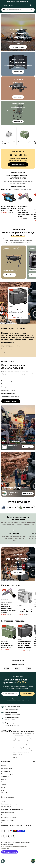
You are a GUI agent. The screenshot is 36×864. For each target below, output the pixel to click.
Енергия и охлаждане (7, 381)
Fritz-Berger (4, 204)
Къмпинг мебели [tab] (26, 189)
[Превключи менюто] (2, 5)
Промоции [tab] (16, 189)
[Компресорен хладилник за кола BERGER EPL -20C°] (8, 631)
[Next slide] (7, 353)
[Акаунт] (30, 5)
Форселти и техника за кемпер (10, 396)
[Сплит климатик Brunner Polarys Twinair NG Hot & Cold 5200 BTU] (25, 596)
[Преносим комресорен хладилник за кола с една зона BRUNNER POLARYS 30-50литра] (18, 296)
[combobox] (18, 10)
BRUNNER (11, 306)
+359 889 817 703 (10, 720)
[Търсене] (32, 10)
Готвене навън (5, 384)
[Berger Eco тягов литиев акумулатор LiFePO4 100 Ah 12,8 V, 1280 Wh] (8, 197)
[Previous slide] (2, 353)
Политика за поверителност (21, 700)
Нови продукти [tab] (6, 189)
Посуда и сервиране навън (9, 393)
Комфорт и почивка (6, 387)
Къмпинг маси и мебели (8, 390)
